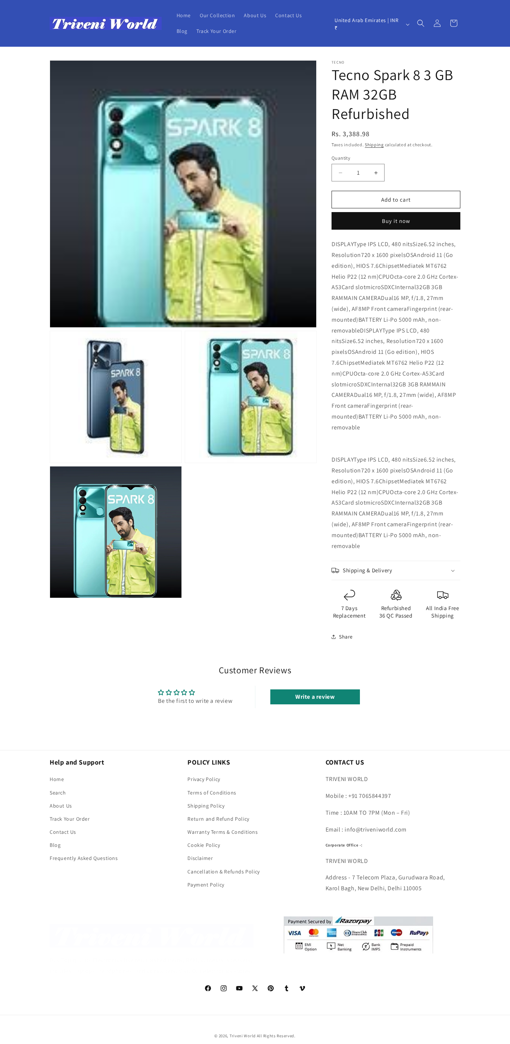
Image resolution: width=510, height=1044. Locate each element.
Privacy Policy (203, 779)
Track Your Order (70, 818)
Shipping (374, 144)
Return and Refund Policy (218, 818)
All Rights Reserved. (276, 1035)
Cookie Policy (203, 845)
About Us (61, 805)
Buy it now (396, 220)
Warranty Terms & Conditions (222, 832)
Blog (55, 845)
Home (57, 779)
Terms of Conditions (211, 792)
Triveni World (243, 1035)
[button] (421, 23)
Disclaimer (200, 858)
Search (58, 792)
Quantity (341, 158)
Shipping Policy (205, 805)
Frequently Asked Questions (84, 858)
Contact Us (63, 832)
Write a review (315, 697)
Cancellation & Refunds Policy (223, 871)
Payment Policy (205, 884)
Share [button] (346, 636)
